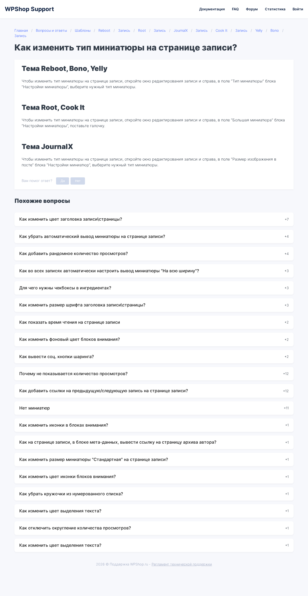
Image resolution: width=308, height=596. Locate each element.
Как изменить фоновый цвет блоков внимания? (69, 339)
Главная (21, 30)
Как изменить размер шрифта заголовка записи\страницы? (82, 304)
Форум (252, 9)
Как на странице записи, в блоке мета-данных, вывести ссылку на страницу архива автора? (117, 442)
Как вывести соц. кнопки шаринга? (56, 356)
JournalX (181, 30)
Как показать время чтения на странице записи (69, 322)
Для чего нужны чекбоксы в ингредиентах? (65, 287)
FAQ (235, 9)
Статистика (275, 9)
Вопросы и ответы (51, 30)
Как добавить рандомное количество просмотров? (73, 253)
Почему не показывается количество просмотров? (73, 373)
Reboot (104, 30)
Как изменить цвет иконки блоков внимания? (67, 476)
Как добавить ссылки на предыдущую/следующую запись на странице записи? (103, 390)
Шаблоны (82, 30)
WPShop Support (29, 9)
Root (142, 30)
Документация (212, 9)
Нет (78, 181)
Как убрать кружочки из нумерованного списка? (71, 493)
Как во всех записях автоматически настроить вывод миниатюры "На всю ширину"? (109, 270)
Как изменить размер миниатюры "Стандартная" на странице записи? (93, 459)
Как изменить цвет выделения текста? (60, 510)
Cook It (221, 30)
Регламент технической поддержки (182, 564)
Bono (274, 30)
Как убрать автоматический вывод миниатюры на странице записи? (92, 236)
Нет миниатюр (34, 407)
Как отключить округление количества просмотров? (75, 527)
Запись (124, 30)
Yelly (259, 30)
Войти (298, 9)
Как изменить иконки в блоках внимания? (63, 425)
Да (63, 181)
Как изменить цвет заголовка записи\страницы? (70, 219)
